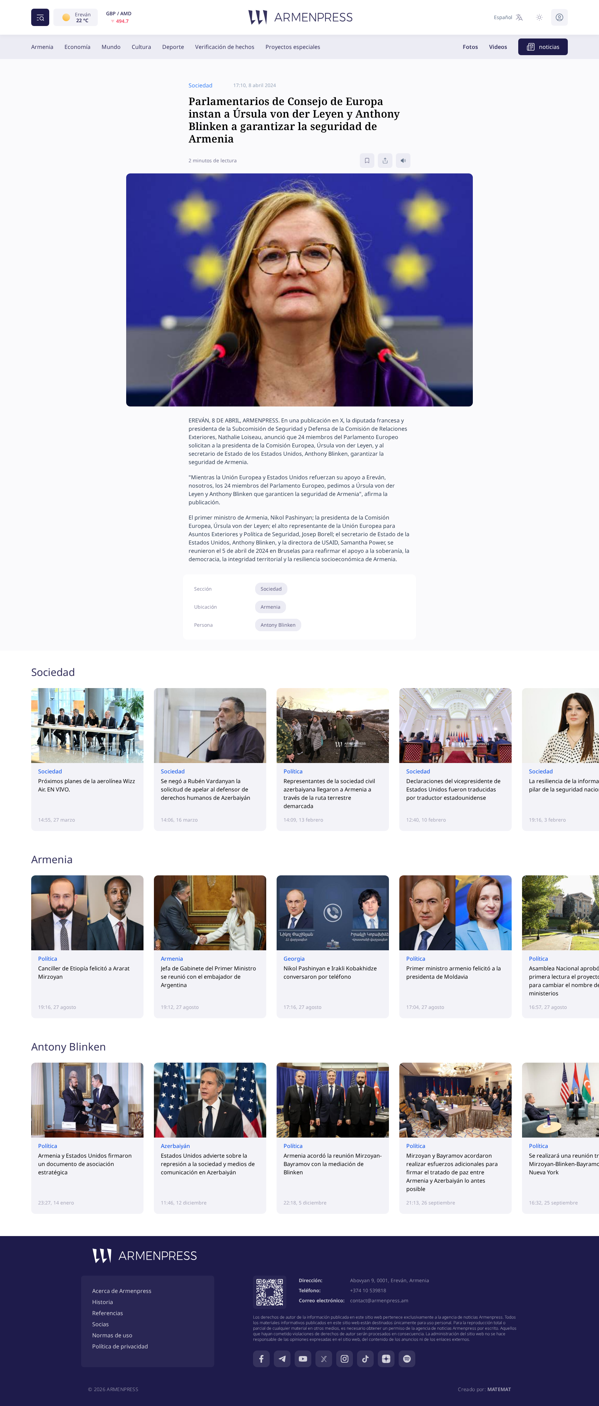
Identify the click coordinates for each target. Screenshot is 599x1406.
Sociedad (271, 588)
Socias (100, 1324)
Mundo (111, 47)
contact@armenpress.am (379, 1300)
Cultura (141, 47)
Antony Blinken (278, 624)
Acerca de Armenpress (121, 1291)
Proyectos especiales (293, 47)
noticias (549, 47)
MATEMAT (499, 1389)
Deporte (173, 47)
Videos (498, 47)
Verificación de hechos (224, 47)
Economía (77, 47)
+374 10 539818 (368, 1290)
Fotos (470, 47)
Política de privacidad (120, 1346)
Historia (102, 1302)
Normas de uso (112, 1335)
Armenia (42, 47)
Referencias (107, 1313)
